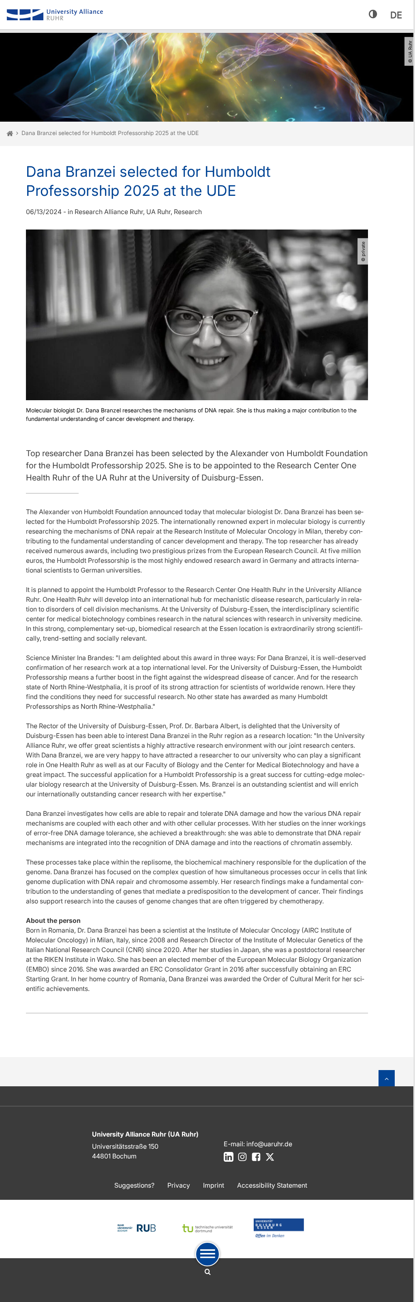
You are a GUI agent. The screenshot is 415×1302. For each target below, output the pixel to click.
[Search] (207, 1272)
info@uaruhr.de (269, 1144)
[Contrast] (373, 14)
